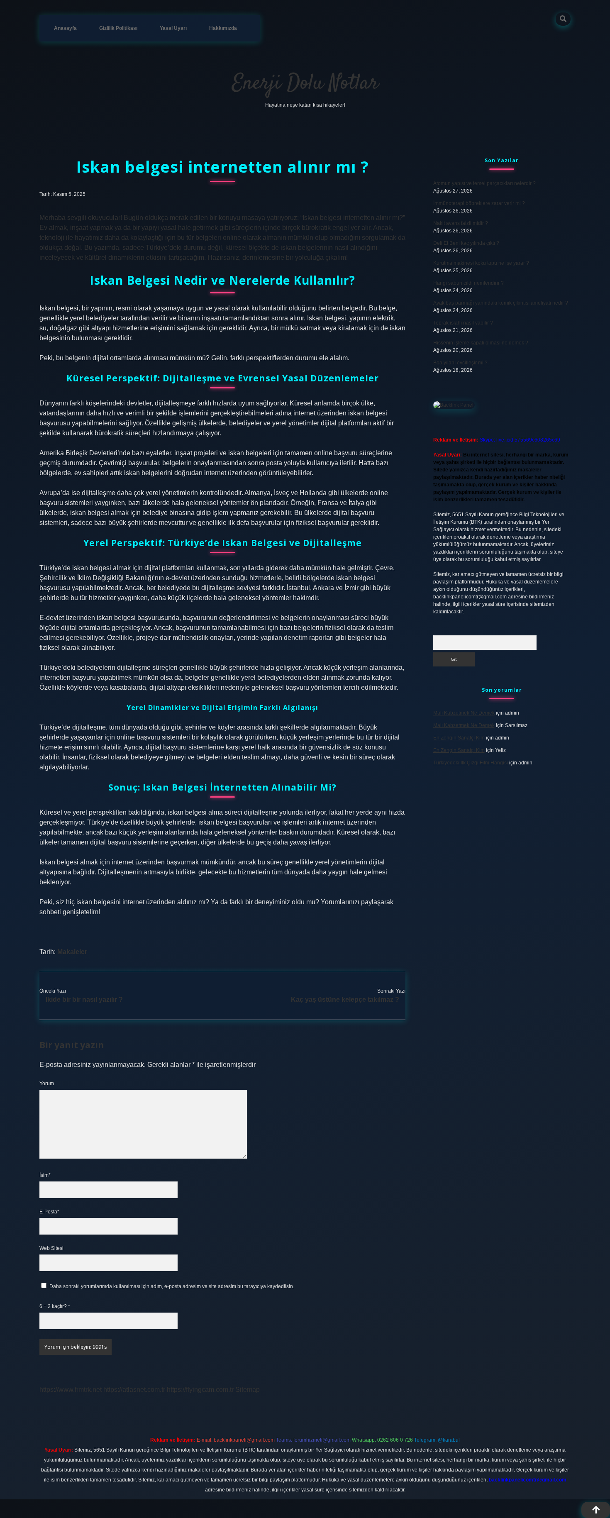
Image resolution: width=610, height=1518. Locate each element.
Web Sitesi (51, 1248)
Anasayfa (65, 28)
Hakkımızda (223, 28)
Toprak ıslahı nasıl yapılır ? (463, 323)
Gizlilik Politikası (118, 28)
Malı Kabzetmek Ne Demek (464, 713)
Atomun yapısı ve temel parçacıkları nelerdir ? (484, 183)
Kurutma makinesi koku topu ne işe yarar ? (481, 263)
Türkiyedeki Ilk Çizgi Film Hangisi (470, 763)
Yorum (46, 1083)
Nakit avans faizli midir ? (460, 223)
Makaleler (72, 951)
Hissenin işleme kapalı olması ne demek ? (480, 343)
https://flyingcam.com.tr (200, 1389)
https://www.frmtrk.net (70, 1389)
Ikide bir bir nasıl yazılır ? (84, 999)
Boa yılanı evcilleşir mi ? (460, 363)
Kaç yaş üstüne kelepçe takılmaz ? (345, 999)
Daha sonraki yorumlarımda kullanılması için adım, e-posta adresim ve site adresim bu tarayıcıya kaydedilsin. (171, 1286)
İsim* (45, 1175)
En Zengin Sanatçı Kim (459, 738)
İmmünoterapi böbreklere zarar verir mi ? (479, 203)
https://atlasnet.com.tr (134, 1389)
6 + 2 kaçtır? (54, 1306)
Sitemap (247, 1389)
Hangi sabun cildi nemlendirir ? (468, 283)
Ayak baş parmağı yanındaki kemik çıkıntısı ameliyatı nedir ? (500, 303)
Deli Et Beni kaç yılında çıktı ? (466, 243)
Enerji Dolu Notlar (305, 83)
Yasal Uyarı (173, 28)
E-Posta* (49, 1212)
